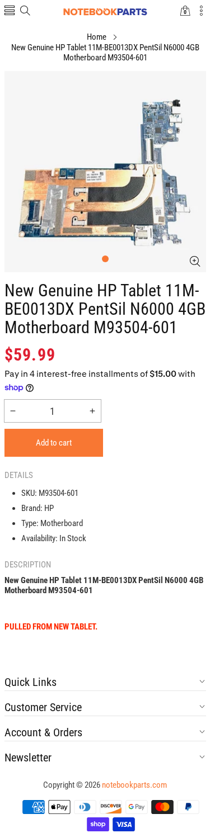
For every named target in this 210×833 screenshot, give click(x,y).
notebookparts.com (134, 785)
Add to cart (54, 443)
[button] (9, 11)
